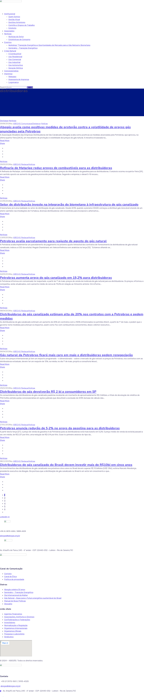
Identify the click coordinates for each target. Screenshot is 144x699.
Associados (9, 31)
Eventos (7, 42)
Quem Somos (14, 17)
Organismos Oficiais (12, 631)
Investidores (9, 622)
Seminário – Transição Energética (22, 48)
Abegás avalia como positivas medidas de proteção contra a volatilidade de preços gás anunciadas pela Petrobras (65, 129)
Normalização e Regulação (16, 625)
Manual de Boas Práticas (15, 601)
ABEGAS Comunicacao (22, 123)
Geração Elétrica (15, 68)
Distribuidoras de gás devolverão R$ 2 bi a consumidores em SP (48, 391)
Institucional (9, 14)
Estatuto (12, 28)
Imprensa (8, 74)
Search (3, 87)
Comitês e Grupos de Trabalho (21, 25)
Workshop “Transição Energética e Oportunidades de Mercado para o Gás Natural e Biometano (49, 45)
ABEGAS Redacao (20, 164)
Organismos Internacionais (15, 628)
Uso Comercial (14, 59)
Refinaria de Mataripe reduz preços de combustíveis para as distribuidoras (56, 168)
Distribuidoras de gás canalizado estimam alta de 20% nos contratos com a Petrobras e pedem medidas (71, 316)
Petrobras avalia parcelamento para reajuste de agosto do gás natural (53, 241)
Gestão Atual (14, 19)
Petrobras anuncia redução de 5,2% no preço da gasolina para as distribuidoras (60, 428)
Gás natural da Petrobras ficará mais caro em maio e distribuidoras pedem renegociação (66, 355)
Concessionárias (11, 71)
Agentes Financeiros (13, 614)
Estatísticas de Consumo (19, 39)
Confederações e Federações (17, 620)
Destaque (4, 121)
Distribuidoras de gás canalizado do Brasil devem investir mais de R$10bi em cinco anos (66, 465)
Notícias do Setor (16, 37)
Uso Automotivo (15, 65)
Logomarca (13, 82)
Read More (4, 140)
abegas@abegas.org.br (10, 536)
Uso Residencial (15, 57)
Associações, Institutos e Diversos (19, 617)
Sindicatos (8, 637)
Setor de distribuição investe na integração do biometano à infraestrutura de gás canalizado (69, 204)
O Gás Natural (10, 51)
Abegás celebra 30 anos (14, 589)
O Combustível (14, 54)
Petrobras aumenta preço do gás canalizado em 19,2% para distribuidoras (56, 277)
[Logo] (11, 1)
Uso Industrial (14, 62)
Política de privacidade (14, 579)
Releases (12, 76)
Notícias (7, 34)
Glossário (8, 604)
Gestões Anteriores (16, 22)
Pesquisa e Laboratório (14, 634)
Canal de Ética (10, 576)
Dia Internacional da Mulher (16, 595)
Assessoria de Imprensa (18, 79)
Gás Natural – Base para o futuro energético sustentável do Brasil (32, 598)
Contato (8, 574)
